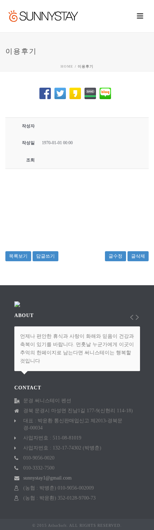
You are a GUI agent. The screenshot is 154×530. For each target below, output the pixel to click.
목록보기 (18, 256)
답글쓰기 (45, 256)
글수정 (115, 256)
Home (67, 66)
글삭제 (138, 256)
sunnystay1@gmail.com (47, 478)
